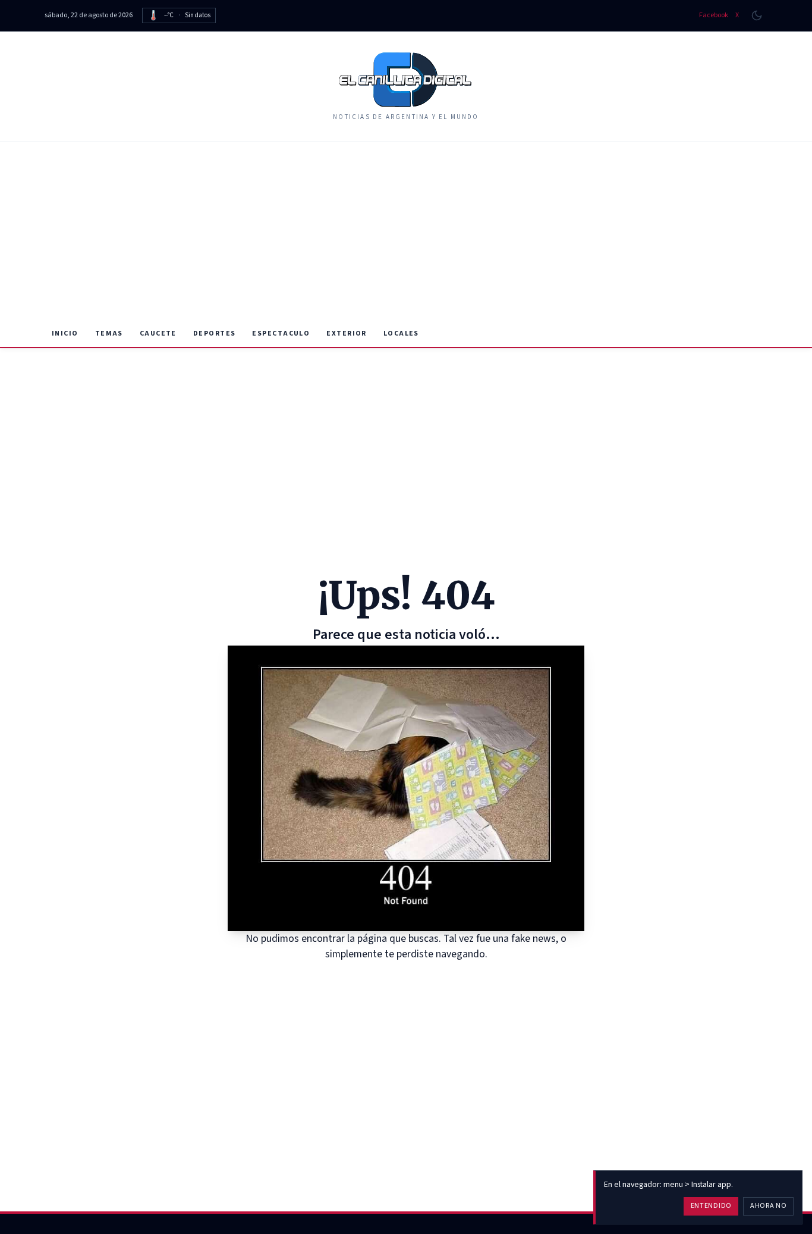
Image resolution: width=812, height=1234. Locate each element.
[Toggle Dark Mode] (756, 15)
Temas (109, 333)
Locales (401, 333)
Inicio (65, 333)
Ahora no (768, 1206)
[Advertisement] (406, 231)
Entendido (711, 1206)
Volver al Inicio (415, 977)
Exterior (346, 333)
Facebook (713, 15)
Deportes (214, 333)
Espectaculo (281, 333)
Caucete (158, 333)
